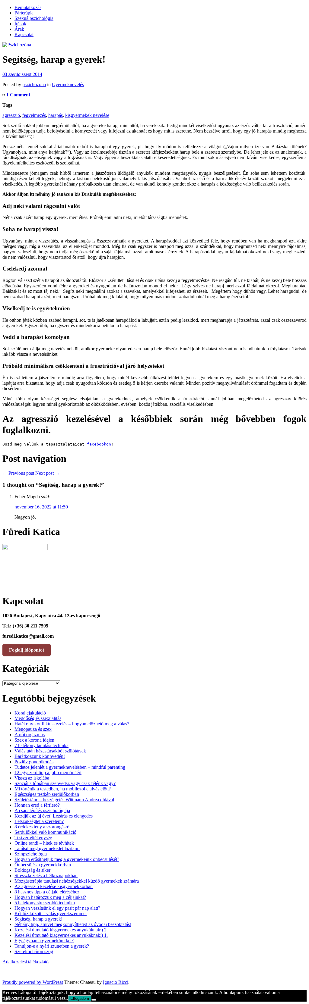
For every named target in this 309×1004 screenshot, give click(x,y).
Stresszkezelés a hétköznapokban (46, 875)
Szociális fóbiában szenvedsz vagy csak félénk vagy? (65, 783)
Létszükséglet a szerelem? (39, 821)
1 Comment (18, 94)
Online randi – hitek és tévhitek (44, 843)
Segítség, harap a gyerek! (38, 918)
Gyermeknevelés (68, 84)
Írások (20, 23)
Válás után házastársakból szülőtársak (50, 750)
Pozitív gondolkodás (33, 761)
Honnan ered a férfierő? (37, 805)
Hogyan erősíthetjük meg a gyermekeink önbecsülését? (66, 859)
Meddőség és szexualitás (37, 718)
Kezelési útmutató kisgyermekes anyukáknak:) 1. (61, 935)
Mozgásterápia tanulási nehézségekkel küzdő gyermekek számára (76, 881)
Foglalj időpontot (26, 649)
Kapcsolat (23, 34)
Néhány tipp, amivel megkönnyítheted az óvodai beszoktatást (72, 924)
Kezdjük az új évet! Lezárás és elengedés (53, 815)
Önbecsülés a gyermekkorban (42, 864)
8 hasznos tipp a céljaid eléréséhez (46, 891)
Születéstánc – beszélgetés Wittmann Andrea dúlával (64, 799)
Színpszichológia (30, 853)
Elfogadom (79, 998)
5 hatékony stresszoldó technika (44, 902)
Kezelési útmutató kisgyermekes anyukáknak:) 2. (61, 929)
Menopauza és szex (33, 729)
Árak (19, 29)
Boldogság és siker (32, 870)
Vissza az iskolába (31, 777)
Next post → (47, 473)
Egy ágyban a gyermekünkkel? (44, 940)
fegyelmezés (34, 115)
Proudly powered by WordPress (32, 982)
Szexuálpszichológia (33, 18)
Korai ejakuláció (30, 712)
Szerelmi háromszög (33, 951)
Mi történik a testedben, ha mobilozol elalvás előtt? (62, 788)
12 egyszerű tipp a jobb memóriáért (47, 772)
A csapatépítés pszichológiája (42, 810)
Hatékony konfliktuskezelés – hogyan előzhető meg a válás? (71, 723)
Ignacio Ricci (115, 982)
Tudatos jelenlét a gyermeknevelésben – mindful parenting (69, 767)
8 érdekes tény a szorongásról (42, 826)
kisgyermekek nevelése (87, 115)
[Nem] (93, 1000)
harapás (55, 115)
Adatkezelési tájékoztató (25, 961)
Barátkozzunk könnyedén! (39, 756)
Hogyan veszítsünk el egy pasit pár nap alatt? (57, 908)
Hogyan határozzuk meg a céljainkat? (50, 897)
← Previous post (18, 473)
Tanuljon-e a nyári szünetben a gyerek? (51, 946)
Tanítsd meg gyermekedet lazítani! (47, 848)
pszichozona (34, 84)
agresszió (11, 115)
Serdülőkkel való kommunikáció (45, 832)
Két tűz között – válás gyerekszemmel (50, 913)
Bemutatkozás (27, 7)
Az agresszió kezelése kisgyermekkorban (53, 886)
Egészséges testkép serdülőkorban (46, 794)
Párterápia (23, 12)
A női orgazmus (29, 734)
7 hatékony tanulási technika (41, 745)
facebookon (99, 444)
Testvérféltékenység (33, 837)
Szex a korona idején (34, 740)
